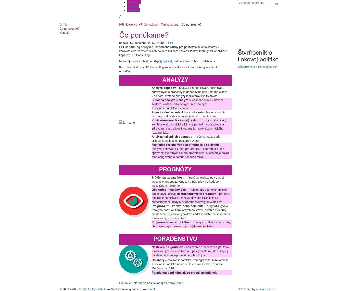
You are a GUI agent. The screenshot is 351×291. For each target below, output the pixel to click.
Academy (133, 6)
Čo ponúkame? (69, 28)
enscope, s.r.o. (265, 289)
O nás (63, 24)
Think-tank (134, 2)
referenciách (149, 51)
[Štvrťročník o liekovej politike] (257, 66)
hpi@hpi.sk (163, 61)
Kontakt (64, 33)
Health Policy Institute (93, 289)
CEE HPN (133, 10)
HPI (170, 43)
